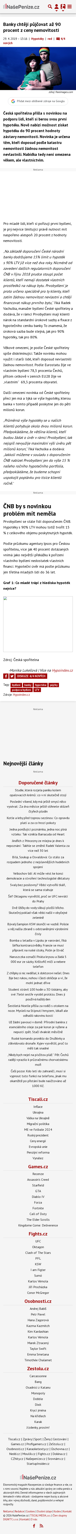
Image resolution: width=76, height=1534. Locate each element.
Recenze (38, 1174)
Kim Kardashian (38, 1331)
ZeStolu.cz (56, 1444)
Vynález (38, 1158)
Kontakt (67, 1511)
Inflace (38, 1107)
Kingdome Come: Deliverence (38, 1225)
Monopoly (38, 1393)
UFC (38, 1241)
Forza (38, 1202)
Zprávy (27, 1439)
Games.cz (38, 1166)
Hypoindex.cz (62, 670)
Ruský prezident (38, 1135)
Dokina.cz (58, 1454)
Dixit (38, 1404)
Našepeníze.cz (35, 1459)
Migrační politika (38, 1124)
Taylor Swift (38, 1349)
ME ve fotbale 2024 (38, 1129)
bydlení (16, 685)
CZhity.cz (17, 1459)
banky (27, 685)
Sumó (38, 1275)
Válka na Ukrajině (38, 1118)
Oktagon (38, 1247)
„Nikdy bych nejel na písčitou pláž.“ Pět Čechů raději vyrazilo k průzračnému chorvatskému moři (38, 1060)
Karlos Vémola (38, 1281)
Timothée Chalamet (38, 1360)
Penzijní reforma (38, 1152)
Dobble (38, 1399)
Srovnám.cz (55, 1459)
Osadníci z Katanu (38, 1387)
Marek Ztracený (38, 1343)
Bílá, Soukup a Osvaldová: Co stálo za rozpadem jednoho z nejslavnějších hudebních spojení (38, 862)
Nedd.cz (14, 1454)
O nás (34, 1519)
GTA (38, 1191)
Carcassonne (38, 1376)
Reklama (8, 1511)
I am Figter (38, 1270)
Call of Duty (38, 1214)
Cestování (60, 1439)
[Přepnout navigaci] (56, 6)
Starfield (38, 1185)
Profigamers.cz (36, 1444)
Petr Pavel (38, 1314)
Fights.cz (38, 1234)
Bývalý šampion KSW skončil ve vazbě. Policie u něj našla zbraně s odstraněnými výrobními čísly (38, 929)
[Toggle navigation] (69, 6)
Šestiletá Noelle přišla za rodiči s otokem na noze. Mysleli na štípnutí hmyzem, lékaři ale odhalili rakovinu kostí (38, 1011)
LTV (37, 690)
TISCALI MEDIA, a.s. (40, 1515)
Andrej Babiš (38, 1309)
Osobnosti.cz (38, 1301)
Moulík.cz (28, 1454)
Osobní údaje (44, 1511)
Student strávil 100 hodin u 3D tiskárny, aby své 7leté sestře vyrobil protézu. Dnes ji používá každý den (38, 994)
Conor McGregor (38, 1293)
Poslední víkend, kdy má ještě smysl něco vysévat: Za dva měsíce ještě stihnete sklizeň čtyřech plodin (38, 806)
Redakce (19, 1511)
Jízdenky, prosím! (38, 1427)
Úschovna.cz (59, 1449)
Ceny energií (38, 1141)
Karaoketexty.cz (38, 1449)
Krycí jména (38, 1410)
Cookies (30, 1511)
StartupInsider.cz (38, 1464)
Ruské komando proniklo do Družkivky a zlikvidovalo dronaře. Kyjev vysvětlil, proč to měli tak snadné (38, 1043)
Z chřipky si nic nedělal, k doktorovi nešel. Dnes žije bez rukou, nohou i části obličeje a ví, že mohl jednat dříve (38, 978)
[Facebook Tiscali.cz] (34, 1526)
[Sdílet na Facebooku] (6, 676)
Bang (38, 1382)
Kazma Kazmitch (38, 1326)
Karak (38, 1422)
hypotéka (40, 685)
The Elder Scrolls (38, 1219)
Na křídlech (38, 1416)
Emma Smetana (38, 1354)
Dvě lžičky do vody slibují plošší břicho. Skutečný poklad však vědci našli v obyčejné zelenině (38, 913)
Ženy (47, 1439)
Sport (38, 1439)
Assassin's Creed (38, 1179)
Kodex (58, 1511)
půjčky (54, 685)
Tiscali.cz (38, 1099)
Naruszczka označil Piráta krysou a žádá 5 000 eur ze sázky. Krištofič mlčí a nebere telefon (38, 962)
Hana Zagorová (38, 1320)
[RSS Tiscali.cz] (41, 1526)
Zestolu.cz (38, 1368)
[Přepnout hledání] (50, 6)
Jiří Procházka (38, 1287)
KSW (38, 1264)
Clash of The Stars (38, 1253)
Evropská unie (38, 1147)
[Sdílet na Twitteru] (12, 676)
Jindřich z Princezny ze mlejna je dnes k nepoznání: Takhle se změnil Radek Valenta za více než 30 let (38, 846)
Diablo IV (38, 1197)
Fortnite (38, 1208)
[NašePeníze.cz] (21, 6)
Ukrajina (38, 1112)
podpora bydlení (21, 690)
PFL (38, 1258)
